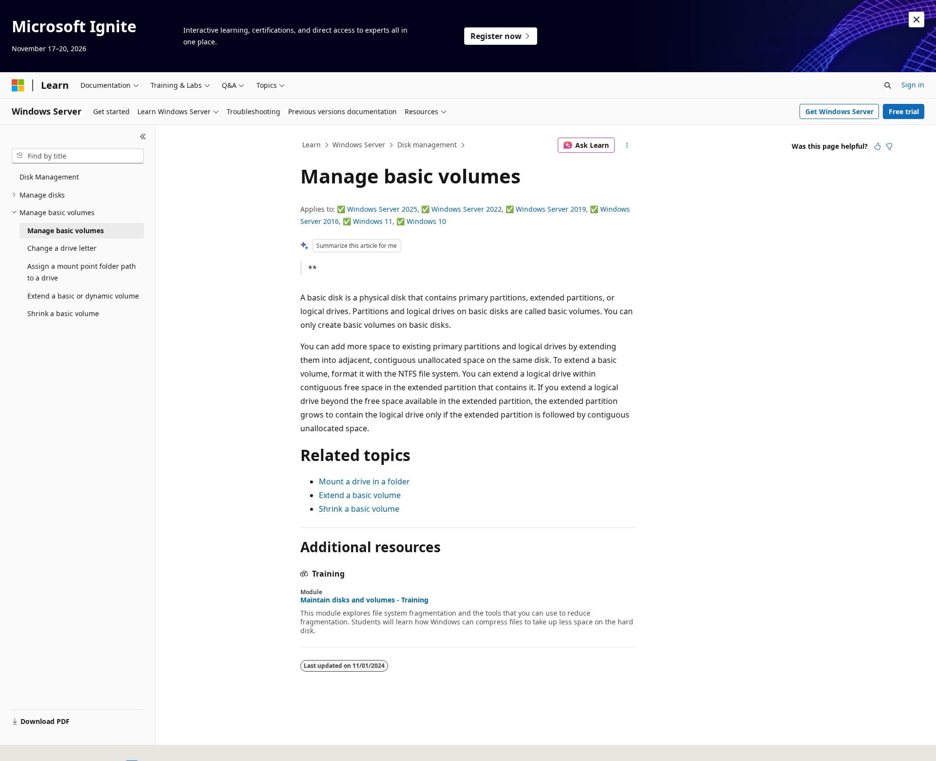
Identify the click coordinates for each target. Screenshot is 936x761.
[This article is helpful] (877, 146)
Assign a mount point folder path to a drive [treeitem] (81, 272)
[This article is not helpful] (889, 146)
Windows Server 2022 (466, 209)
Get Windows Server (839, 111)
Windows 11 (372, 221)
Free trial (904, 111)
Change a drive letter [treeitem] (62, 248)
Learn (311, 144)
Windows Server (358, 144)
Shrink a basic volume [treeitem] (63, 313)
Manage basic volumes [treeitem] (65, 230)
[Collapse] (143, 136)
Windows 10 (426, 221)
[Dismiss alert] (916, 19)
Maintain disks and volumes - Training (364, 600)
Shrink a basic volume (359, 508)
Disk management (427, 144)
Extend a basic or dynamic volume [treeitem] (83, 295)
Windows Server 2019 (551, 209)
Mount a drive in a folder (364, 481)
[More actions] (627, 145)
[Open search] (887, 85)
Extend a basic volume (360, 495)
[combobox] (78, 156)
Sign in (912, 84)
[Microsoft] (18, 85)
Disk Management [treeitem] (49, 176)
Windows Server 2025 (382, 209)
